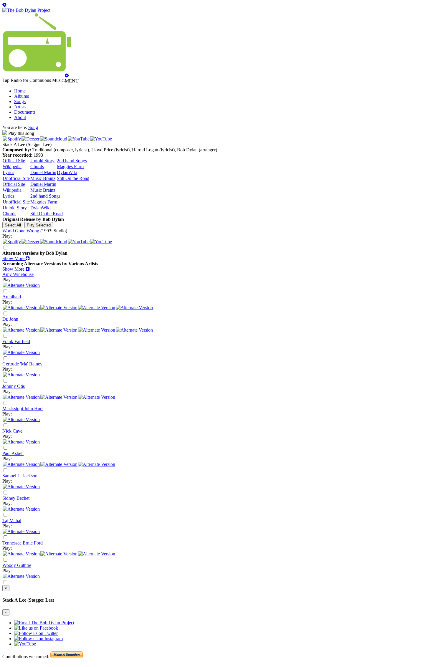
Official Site (14, 160)
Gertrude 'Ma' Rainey (22, 363)
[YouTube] (79, 138)
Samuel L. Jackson (19, 475)
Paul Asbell (13, 453)
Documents (24, 112)
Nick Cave (12, 430)
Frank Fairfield (16, 341)
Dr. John (10, 319)
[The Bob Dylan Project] (26, 10)
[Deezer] (30, 138)
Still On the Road (73, 178)
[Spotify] (12, 138)
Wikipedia (12, 166)
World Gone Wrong (20, 230)
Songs (20, 101)
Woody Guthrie (16, 565)
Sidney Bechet (15, 498)
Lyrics (8, 172)
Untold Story (42, 160)
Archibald (11, 296)
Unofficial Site (16, 178)
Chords (37, 166)
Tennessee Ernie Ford (22, 542)
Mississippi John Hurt (22, 408)
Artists (20, 106)
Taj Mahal (11, 520)
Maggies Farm (70, 166)
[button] (16, 258)
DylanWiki (67, 172)
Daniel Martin (43, 172)
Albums (21, 96)
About (20, 117)
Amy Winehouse (18, 274)
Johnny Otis (13, 386)
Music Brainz (42, 178)
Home (20, 90)
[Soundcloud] (53, 138)
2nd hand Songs (72, 160)
